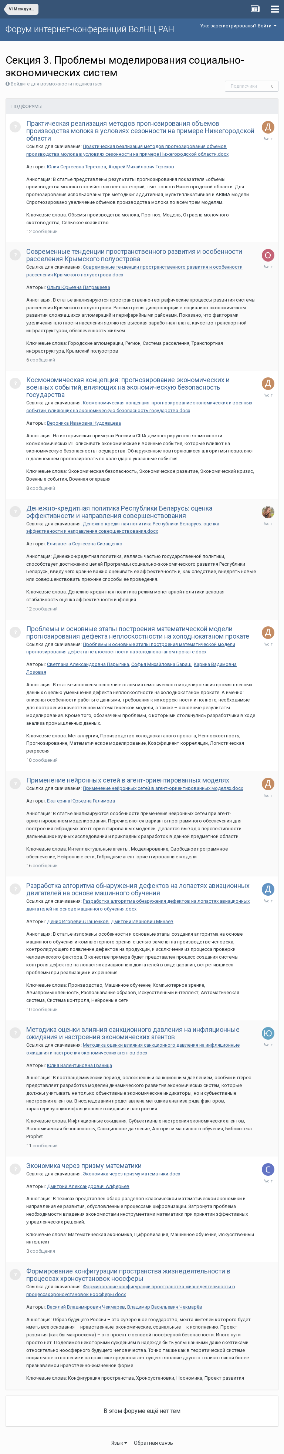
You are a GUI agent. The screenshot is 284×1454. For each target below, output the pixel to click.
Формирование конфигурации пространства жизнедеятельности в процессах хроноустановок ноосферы (128, 1274)
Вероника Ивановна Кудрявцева (84, 423)
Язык (117, 1443)
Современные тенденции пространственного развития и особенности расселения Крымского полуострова (134, 255)
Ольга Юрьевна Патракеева (78, 287)
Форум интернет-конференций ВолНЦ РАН (90, 29)
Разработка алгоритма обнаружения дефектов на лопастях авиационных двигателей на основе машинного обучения (138, 889)
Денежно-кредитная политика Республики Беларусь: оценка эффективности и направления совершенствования (119, 511)
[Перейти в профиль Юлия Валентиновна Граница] (268, 1033)
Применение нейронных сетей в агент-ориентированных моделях (127, 780)
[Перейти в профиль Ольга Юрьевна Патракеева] (268, 255)
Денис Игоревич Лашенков (78, 921)
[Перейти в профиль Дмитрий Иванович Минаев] (268, 889)
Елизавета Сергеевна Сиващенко (84, 543)
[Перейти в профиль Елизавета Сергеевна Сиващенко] (268, 512)
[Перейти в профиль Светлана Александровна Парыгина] (268, 1169)
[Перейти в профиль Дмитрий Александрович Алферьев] (268, 127)
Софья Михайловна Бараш (161, 664)
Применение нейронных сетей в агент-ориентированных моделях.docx (163, 788)
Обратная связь (153, 1443)
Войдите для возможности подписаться (56, 84)
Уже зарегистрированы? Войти (237, 25)
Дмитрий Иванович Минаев (142, 921)
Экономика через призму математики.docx (131, 1174)
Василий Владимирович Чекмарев (86, 1307)
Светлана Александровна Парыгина (88, 664)
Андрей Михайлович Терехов (141, 166)
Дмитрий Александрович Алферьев (88, 1186)
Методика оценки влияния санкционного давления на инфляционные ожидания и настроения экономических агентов (133, 1033)
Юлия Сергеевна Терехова (76, 166)
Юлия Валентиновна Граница (79, 1065)
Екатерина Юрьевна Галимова (81, 801)
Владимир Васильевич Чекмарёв (164, 1307)
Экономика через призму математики (84, 1165)
